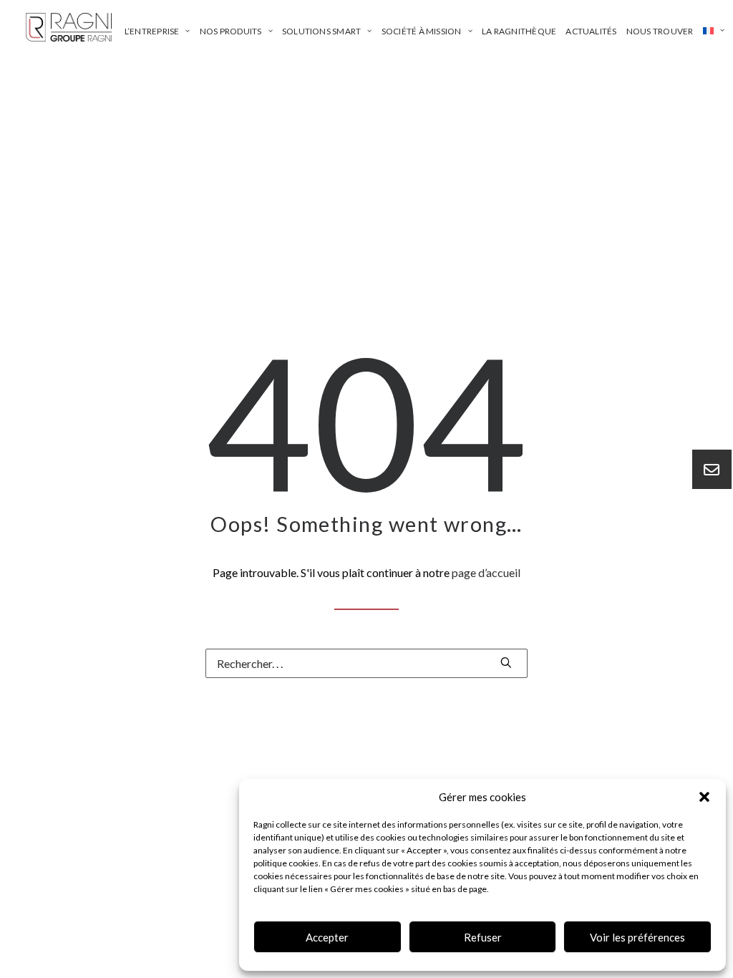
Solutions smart (321, 31)
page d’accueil (486, 572)
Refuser (483, 937)
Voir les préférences (637, 937)
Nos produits (231, 31)
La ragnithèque (519, 31)
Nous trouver (660, 31)
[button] (704, 797)
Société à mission (422, 31)
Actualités (590, 31)
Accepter (327, 937)
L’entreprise (152, 31)
